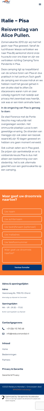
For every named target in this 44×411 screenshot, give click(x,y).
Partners (6, 360)
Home (5, 349)
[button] (40, 4)
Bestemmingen (9, 354)
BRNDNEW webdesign (22, 389)
